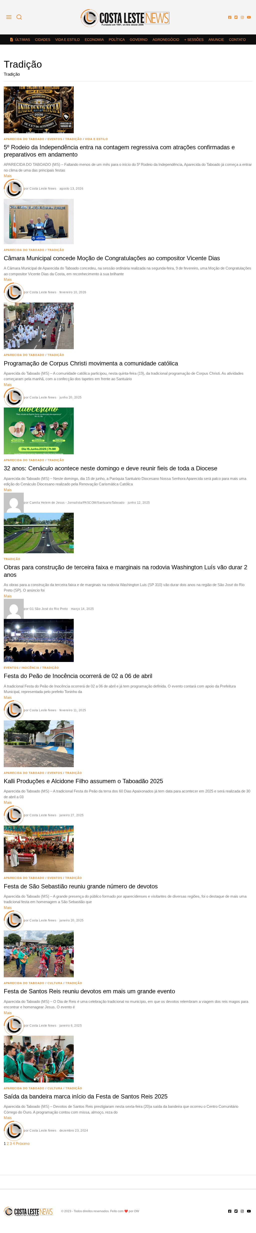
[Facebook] (229, 17)
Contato (237, 40)
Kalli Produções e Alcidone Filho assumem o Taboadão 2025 (83, 781)
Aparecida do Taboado (24, 139)
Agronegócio (165, 40)
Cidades (42, 40)
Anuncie (216, 40)
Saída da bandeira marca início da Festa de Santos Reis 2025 (86, 1096)
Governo (139, 40)
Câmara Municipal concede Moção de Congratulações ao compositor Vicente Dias (112, 258)
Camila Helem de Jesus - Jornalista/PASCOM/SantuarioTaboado (77, 502)
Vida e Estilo (67, 40)
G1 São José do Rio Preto (49, 609)
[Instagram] (242, 17)
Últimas (22, 40)
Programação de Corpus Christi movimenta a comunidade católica (91, 363)
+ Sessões (194, 40)
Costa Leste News (43, 188)
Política (117, 40)
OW (136, 1211)
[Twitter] (236, 17)
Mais (8, 176)
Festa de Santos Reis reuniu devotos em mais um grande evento (89, 991)
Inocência (30, 667)
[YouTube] (249, 17)
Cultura (55, 983)
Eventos (55, 139)
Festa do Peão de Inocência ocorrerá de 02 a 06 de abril (78, 675)
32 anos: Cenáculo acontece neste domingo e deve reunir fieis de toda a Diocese (110, 468)
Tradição (73, 139)
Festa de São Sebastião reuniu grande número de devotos (81, 886)
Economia (94, 40)
